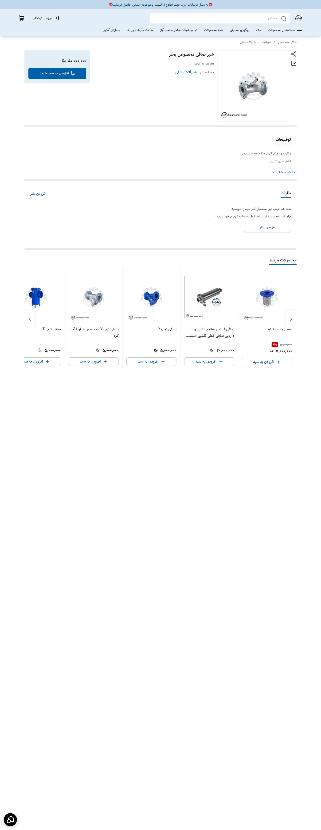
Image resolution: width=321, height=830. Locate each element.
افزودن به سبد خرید (54, 73)
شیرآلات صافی (248, 42)
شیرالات (266, 42)
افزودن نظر (38, 194)
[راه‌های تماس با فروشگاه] (10, 819)
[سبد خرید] (21, 18)
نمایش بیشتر (287, 172)
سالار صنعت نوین (287, 42)
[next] (29, 319)
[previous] (291, 319)
